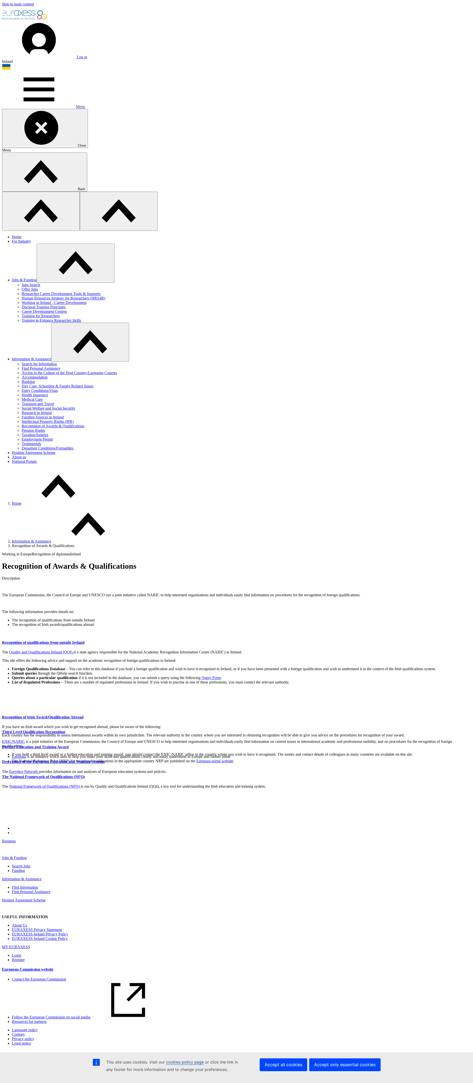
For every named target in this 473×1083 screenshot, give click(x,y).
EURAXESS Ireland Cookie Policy (40, 938)
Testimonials (31, 444)
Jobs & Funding (24, 280)
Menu (80, 106)
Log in (81, 57)
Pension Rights (33, 430)
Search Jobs (21, 866)
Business (9, 841)
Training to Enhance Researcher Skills (51, 320)
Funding (18, 870)
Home (16, 237)
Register (18, 960)
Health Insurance (35, 395)
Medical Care (32, 399)
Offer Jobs (30, 289)
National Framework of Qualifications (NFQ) (45, 786)
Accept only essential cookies (345, 1064)
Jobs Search (31, 285)
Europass (19, 756)
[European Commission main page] (25, 19)
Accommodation (35, 377)
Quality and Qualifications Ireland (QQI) (41, 652)
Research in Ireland (37, 413)
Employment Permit (37, 439)
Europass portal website (214, 761)
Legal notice (21, 1043)
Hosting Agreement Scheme (33, 452)
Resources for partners (29, 1021)
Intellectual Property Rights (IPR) (48, 421)
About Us (19, 925)
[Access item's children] (76, 263)
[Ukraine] (6, 69)
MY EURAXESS (16, 947)
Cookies (18, 1034)
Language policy (25, 1030)
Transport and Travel (38, 404)
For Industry (21, 241)
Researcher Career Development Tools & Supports (61, 294)
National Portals (24, 461)
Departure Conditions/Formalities (47, 448)
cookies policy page (185, 1062)
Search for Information (39, 364)
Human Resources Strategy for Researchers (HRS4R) (63, 298)
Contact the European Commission (39, 979)
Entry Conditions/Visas (40, 390)
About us (19, 457)
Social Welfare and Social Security (48, 408)
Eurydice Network (24, 771)
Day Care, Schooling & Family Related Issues (57, 386)
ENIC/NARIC (13, 741)
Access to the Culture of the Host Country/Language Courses (69, 373)
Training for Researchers (41, 316)
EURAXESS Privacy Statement (37, 930)
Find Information (25, 887)
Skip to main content (18, 4)
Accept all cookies (283, 1064)
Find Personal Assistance (41, 368)
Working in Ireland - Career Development (54, 302)
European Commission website (27, 969)
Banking (28, 382)
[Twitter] (12, 833)
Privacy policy (23, 1039)
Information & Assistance (31, 359)
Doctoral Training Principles (44, 307)
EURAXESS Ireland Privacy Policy (40, 934)
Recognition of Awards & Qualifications (53, 426)
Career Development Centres (44, 311)
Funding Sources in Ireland (43, 417)
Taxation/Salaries (35, 435)
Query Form (211, 678)
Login (16, 955)
